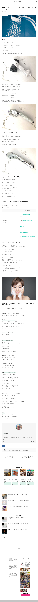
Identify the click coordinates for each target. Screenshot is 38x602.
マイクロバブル (6, 450)
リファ (11, 450)
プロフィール (32, 441)
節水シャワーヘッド (21, 450)
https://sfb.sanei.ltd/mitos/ (28, 222)
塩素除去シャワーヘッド (15, 450)
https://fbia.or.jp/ (10, 274)
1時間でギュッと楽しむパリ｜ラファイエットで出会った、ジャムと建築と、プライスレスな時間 (13, 570)
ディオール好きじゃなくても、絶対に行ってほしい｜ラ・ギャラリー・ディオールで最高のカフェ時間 (13, 575)
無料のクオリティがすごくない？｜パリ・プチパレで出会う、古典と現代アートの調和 (13, 562)
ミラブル (9, 450)
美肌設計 (19, 548)
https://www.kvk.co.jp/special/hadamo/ (27, 228)
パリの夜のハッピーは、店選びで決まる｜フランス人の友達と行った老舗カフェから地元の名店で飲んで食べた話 (13, 567)
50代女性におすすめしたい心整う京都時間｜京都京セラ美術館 (13, 560)
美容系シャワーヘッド (27, 450)
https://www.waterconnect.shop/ (27, 220)
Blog (4, 449)
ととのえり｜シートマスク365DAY (19, 1)
